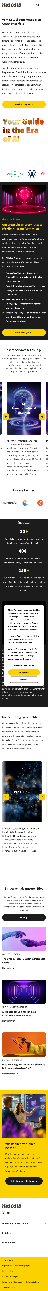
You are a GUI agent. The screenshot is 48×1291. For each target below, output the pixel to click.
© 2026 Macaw (7, 1260)
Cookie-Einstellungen (24, 665)
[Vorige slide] (6, 416)
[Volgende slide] (42, 416)
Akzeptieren (24, 672)
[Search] (37, 5)
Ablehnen (24, 679)
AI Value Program (23, 104)
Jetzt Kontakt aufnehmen (22, 1181)
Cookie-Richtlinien (9, 1287)
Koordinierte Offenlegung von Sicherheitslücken (21, 1282)
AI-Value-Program (23, 332)
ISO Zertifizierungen (10, 1276)
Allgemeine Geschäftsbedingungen (16, 1265)
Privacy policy (7, 1271)
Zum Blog (22, 917)
